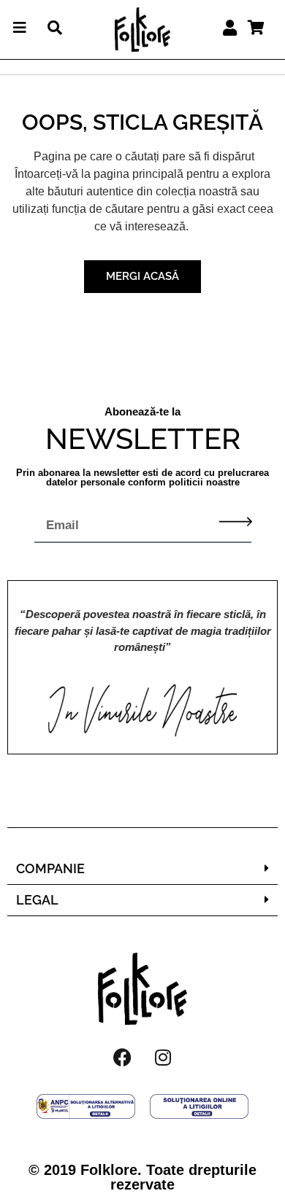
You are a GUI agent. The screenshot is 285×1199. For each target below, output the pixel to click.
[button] (142, 869)
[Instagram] (163, 1057)
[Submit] (236, 521)
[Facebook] (122, 1057)
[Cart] (256, 28)
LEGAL (37, 899)
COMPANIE (50, 868)
